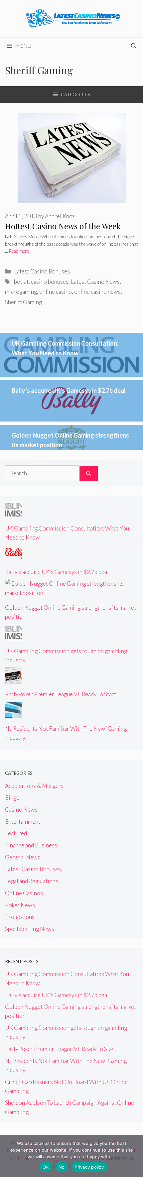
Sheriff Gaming (23, 302)
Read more (19, 251)
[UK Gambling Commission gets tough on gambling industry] (13, 635)
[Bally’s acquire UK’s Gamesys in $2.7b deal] (13, 556)
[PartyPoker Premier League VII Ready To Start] (13, 679)
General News (22, 857)
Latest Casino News (95, 281)
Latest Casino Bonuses (42, 271)
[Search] (88, 473)
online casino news (97, 291)
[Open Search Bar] (133, 45)
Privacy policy (89, 1167)
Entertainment (22, 821)
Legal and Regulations (31, 881)
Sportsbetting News (29, 928)
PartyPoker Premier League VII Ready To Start (60, 694)
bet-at (21, 281)
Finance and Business (31, 845)
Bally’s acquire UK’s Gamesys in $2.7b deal (69, 390)
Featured (16, 833)
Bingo (12, 797)
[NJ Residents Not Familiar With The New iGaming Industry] (13, 713)
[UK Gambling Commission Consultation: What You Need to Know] (13, 513)
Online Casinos (24, 893)
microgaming (21, 291)
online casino (55, 291)
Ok (46, 1167)
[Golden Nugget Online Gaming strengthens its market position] (71, 592)
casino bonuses (50, 281)
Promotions (20, 916)
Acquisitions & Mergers (34, 785)
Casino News (21, 809)
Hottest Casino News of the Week (63, 226)
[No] (134, 1156)
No (62, 1167)
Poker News (20, 905)
